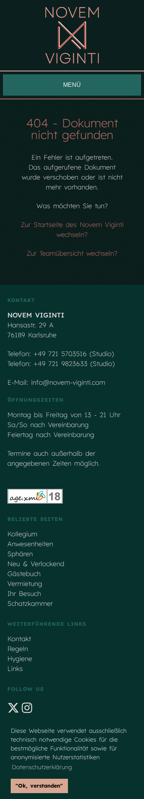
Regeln (17, 648)
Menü (72, 85)
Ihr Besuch (24, 593)
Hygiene (19, 658)
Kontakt (19, 639)
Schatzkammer (30, 603)
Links (15, 668)
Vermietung (24, 583)
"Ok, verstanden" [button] (39, 785)
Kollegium (22, 534)
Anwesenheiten (30, 544)
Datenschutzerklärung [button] (42, 767)
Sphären (20, 554)
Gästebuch (24, 573)
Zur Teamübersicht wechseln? (72, 253)
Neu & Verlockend (35, 564)
